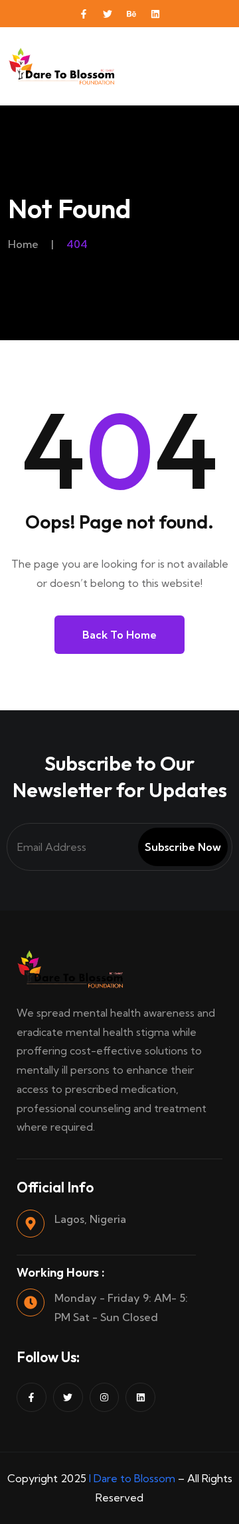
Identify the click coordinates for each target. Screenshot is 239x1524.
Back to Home (119, 634)
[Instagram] (105, 1398)
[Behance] (131, 14)
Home (23, 244)
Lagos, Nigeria (90, 1219)
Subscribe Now (183, 847)
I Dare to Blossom (132, 1478)
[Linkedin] (155, 14)
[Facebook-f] (83, 14)
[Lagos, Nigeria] (30, 1224)
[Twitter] (107, 14)
